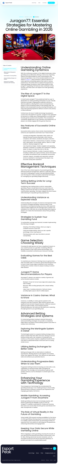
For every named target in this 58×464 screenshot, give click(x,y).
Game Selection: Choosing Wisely (10, 75)
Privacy (47, 460)
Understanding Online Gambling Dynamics (10, 69)
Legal (55, 460)
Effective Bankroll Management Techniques (10, 73)
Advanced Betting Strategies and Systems (10, 79)
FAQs (42, 453)
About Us (43, 460)
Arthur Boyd (37, 16)
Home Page (31, 453)
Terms (51, 460)
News (37, 453)
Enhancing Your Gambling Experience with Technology (9, 82)
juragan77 (28, 79)
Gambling (21, 16)
